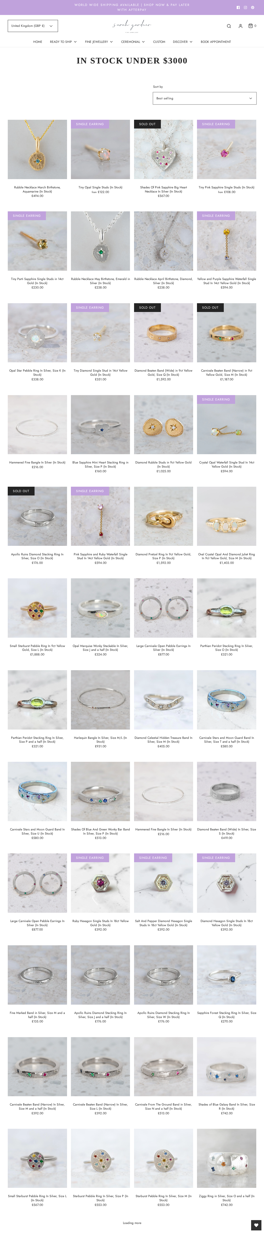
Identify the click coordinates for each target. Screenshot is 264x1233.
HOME (37, 41)
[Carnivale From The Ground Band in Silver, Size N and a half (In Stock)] (163, 1066)
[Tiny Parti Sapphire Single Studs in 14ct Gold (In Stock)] (37, 241)
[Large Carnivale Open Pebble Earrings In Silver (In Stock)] (163, 608)
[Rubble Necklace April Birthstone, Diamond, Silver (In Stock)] (163, 241)
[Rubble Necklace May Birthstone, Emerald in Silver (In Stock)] (100, 241)
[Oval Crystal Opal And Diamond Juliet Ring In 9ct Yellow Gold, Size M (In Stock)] (226, 516)
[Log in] (240, 26)
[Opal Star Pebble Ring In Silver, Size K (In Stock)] (37, 333)
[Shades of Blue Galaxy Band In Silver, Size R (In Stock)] (226, 1066)
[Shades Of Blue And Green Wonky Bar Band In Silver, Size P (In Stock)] (100, 791)
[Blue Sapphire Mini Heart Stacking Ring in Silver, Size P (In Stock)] (100, 424)
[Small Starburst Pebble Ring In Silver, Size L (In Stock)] (37, 1158)
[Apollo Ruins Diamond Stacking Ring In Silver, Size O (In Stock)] (37, 516)
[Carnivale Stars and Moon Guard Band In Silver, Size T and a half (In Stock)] (226, 700)
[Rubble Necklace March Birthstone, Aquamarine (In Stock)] (37, 149)
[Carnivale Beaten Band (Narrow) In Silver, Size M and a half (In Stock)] (37, 1066)
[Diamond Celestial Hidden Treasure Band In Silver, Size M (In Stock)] (163, 700)
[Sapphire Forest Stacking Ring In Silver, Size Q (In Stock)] (226, 975)
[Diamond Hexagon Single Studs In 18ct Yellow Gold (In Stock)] (226, 883)
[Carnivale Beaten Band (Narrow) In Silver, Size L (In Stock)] (100, 1066)
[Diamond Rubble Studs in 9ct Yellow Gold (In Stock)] (163, 424)
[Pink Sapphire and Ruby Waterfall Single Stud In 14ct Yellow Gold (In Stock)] (100, 516)
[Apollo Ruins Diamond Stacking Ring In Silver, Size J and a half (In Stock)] (100, 975)
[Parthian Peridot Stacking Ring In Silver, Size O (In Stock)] (226, 608)
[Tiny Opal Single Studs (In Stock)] (100, 149)
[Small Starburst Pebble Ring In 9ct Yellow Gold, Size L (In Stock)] (37, 608)
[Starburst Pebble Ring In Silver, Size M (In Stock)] (163, 1158)
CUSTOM (159, 41)
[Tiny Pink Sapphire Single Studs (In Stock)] (226, 149)
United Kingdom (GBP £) (28, 25)
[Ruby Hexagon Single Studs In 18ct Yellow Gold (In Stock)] (100, 883)
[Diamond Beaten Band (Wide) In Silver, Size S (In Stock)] (226, 791)
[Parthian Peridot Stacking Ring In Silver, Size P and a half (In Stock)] (37, 700)
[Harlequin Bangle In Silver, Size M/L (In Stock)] (100, 700)
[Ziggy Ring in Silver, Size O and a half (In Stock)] (226, 1158)
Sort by (158, 86)
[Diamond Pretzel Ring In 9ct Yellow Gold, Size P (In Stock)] (163, 516)
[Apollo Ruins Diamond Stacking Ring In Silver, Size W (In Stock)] (163, 975)
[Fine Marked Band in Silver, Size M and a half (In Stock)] (37, 975)
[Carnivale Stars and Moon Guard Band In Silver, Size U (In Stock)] (37, 791)
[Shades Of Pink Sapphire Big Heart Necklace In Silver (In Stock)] (163, 149)
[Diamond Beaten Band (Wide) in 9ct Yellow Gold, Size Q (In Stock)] (163, 333)
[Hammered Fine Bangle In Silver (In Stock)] (37, 424)
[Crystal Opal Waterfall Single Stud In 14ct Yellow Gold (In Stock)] (226, 424)
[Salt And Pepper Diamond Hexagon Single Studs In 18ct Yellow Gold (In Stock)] (163, 883)
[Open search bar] (229, 26)
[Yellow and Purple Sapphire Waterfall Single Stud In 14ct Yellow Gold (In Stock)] (226, 241)
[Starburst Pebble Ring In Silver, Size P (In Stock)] (100, 1158)
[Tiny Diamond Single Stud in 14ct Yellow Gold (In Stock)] (100, 333)
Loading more (132, 1223)
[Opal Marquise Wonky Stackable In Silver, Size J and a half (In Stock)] (100, 608)
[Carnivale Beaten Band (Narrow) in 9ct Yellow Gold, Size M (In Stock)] (226, 333)
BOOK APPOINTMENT (216, 41)
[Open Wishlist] (256, 1225)
